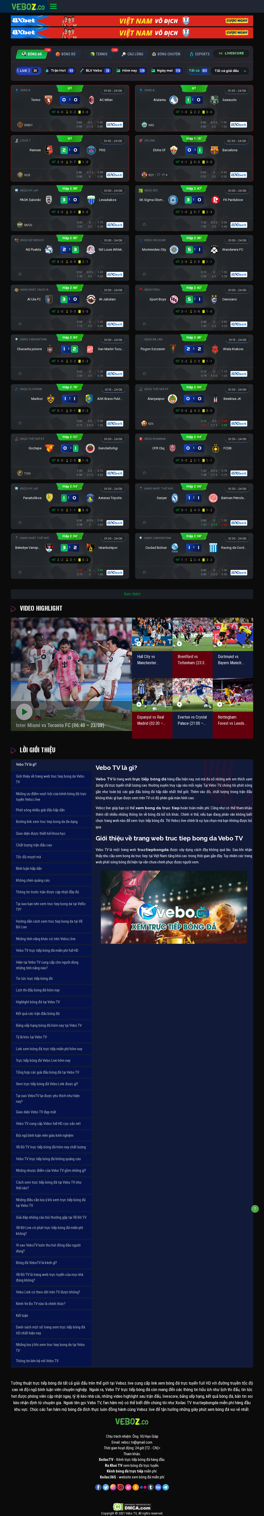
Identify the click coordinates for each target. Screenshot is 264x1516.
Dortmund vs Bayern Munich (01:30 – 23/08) (231, 660)
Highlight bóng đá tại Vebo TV (38, 1002)
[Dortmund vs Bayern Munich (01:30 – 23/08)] (233, 634)
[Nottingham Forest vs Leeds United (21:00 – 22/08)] (233, 695)
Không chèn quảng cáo (33, 880)
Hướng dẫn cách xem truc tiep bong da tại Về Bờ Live (49, 924)
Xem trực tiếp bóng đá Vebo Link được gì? (47, 1084)
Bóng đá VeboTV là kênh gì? (36, 1262)
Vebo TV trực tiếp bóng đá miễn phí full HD (47, 950)
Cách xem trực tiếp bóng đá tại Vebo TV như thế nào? (48, 1185)
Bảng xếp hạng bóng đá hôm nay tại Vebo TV (49, 1025)
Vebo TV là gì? (26, 764)
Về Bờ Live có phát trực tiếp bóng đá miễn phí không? (49, 1230)
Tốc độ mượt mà (28, 857)
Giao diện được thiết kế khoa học (40, 833)
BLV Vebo (97, 71)
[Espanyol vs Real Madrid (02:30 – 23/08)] (152, 695)
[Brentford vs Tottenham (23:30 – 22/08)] (192, 634)
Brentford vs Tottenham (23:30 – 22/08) (192, 660)
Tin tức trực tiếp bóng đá (34, 978)
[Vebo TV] (28, 6)
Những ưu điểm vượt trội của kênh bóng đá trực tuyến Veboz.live (51, 796)
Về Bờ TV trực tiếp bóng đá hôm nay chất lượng (51, 1147)
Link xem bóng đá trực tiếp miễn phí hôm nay (49, 1049)
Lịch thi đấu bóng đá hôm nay (38, 990)
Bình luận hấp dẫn (29, 868)
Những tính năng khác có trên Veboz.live (46, 939)
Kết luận (22, 1315)
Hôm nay (133, 71)
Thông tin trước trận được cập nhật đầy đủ (47, 892)
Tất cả (198, 71)
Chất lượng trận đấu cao (34, 845)
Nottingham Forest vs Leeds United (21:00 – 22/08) (231, 721)
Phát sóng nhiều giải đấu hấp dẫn (40, 810)
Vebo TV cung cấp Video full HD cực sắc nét (48, 1123)
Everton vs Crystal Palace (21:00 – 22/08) (192, 721)
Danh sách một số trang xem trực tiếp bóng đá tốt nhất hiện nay (50, 1330)
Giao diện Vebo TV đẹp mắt (36, 1112)
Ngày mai (168, 71)
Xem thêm (132, 594)
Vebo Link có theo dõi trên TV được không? (48, 1292)
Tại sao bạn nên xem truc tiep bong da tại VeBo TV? (51, 907)
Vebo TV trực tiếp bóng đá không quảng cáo (48, 1159)
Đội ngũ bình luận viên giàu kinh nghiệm (44, 1135)
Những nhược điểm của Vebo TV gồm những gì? (51, 1170)
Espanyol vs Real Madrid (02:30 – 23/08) (150, 721)
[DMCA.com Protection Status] (132, 1506)
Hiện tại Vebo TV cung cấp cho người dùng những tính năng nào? (47, 965)
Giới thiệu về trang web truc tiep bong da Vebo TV (50, 779)
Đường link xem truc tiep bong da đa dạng (47, 821)
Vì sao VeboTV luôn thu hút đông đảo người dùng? (48, 1248)
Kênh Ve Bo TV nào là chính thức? (40, 1303)
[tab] (32, 54)
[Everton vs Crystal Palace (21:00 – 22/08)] (192, 695)
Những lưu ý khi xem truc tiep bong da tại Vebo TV (50, 1347)
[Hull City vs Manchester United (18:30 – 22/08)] (152, 634)
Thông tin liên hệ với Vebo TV (37, 1361)
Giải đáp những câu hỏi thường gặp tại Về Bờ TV (51, 1217)
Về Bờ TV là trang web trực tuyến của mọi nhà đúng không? (49, 1277)
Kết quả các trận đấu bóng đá (38, 1013)
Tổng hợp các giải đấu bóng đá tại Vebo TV (47, 1072)
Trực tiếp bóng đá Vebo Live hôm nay (43, 1060)
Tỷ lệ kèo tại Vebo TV (31, 1037)
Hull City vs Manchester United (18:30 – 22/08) (149, 660)
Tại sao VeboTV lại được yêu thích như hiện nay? (48, 1098)
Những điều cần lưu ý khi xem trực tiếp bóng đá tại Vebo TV (51, 1203)
